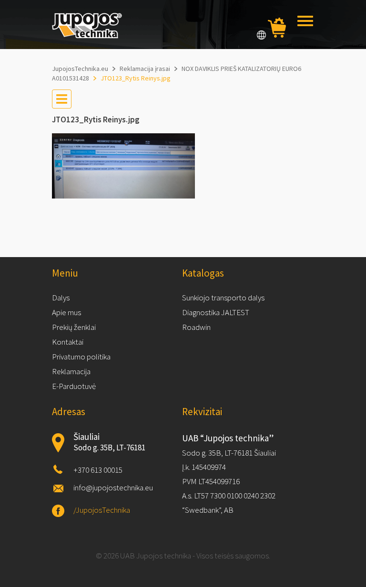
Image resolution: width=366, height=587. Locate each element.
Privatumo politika (81, 356)
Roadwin (196, 327)
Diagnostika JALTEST (215, 312)
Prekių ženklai (74, 327)
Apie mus (66, 312)
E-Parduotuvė (74, 386)
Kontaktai (67, 342)
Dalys (61, 297)
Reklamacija (71, 371)
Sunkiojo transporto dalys (223, 297)
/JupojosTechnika (101, 510)
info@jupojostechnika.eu (113, 487)
